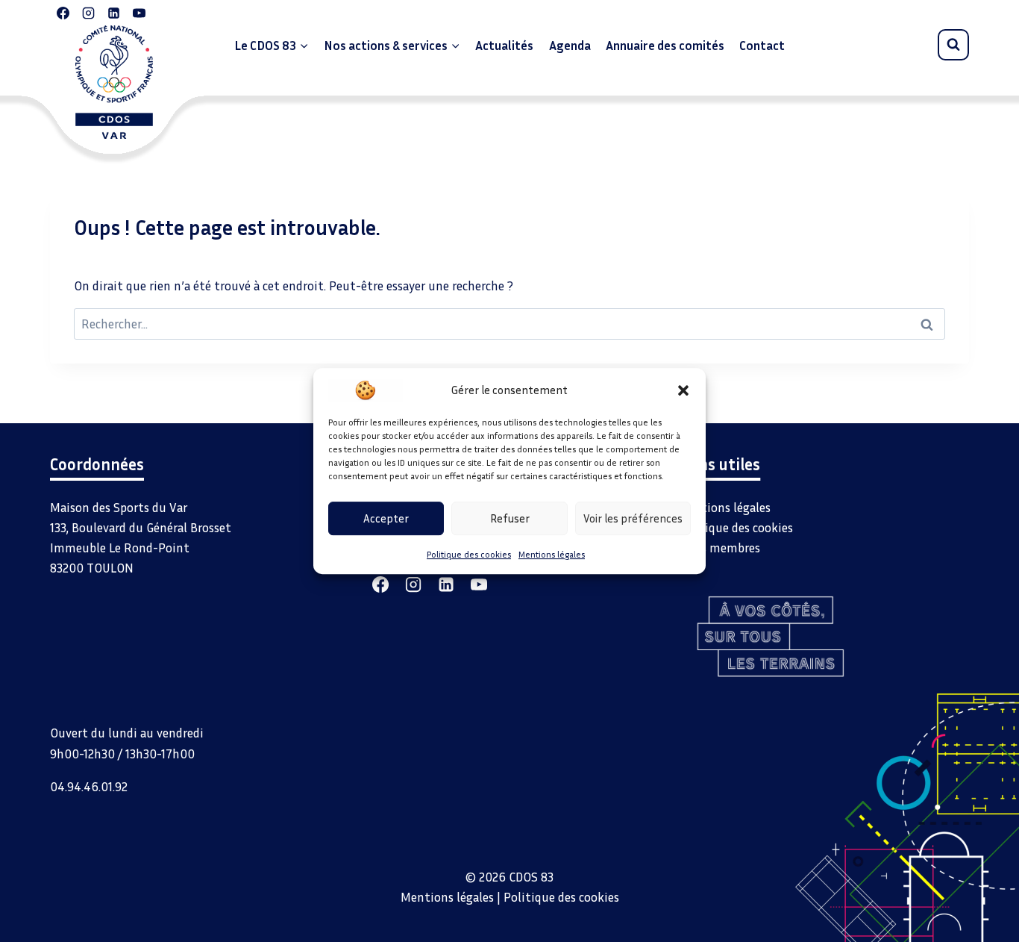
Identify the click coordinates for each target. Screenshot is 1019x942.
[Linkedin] (113, 12)
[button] (683, 389)
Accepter (386, 518)
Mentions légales (551, 554)
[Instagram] (88, 12)
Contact (762, 45)
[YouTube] (138, 12)
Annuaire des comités (665, 45)
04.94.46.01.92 (89, 786)
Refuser (510, 518)
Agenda (570, 45)
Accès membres (718, 547)
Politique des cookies (469, 554)
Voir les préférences (633, 518)
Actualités (504, 45)
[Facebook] (62, 12)
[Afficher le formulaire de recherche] (953, 44)
